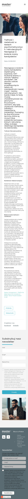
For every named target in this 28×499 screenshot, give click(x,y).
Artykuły (8, 308)
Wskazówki (9, 313)
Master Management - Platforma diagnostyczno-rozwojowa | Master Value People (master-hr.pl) (14, 295)
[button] (25, 4)
